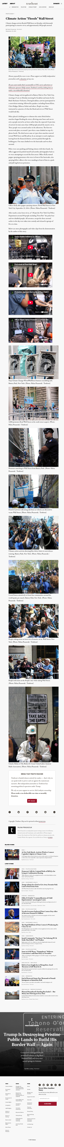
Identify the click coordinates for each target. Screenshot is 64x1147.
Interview (24, 895)
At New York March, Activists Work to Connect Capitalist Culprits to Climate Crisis (38, 853)
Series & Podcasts (7, 1131)
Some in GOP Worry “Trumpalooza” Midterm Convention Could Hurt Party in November (37, 952)
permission (42, 821)
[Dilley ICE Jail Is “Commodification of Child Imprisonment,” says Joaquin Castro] (12, 900)
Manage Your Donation (30, 1093)
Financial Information (29, 1107)
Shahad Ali (25, 972)
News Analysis (25, 962)
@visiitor (50, 837)
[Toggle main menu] (62, 4)
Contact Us (29, 1127)
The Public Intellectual (18, 1108)
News (23, 850)
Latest (4, 3)
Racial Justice (8, 1120)
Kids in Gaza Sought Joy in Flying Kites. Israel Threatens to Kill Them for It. (37, 966)
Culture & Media (8, 1086)
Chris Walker (25, 890)
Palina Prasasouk (11, 29)
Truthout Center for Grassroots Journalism (31, 1120)
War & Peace (34, 962)
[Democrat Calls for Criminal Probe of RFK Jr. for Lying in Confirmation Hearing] (12, 873)
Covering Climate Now (19, 1124)
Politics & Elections (31, 869)
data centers (42, 7)
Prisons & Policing (7, 1116)
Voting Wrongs (19, 1115)
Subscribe (29, 1100)
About (12, 3)
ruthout (19, 29)
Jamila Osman (26, 984)
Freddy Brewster (26, 919)
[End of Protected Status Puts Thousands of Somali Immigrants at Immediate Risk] (12, 980)
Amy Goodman (26, 905)
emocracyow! (41, 905)
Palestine (23, 7)
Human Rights (29, 936)
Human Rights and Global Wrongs (19, 1100)
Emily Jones (25, 932)
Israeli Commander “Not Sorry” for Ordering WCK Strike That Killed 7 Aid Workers (39, 939)
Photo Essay (10, 14)
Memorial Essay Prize (30, 1115)
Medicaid (51, 7)
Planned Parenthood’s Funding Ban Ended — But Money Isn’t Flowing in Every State (38, 993)
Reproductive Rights (36, 989)
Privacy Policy (30, 1111)
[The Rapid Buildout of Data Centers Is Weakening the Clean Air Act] (12, 927)
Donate (56, 3)
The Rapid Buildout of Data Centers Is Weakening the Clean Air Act (40, 926)
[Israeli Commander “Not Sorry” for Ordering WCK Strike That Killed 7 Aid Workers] (12, 940)
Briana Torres (26, 999)
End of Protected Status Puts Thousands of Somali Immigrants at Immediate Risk (38, 979)
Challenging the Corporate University (19, 1120)
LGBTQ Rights (8, 1108)
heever (33, 919)
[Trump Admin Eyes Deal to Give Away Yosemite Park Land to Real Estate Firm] (12, 887)
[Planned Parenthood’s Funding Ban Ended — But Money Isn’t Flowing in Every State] (12, 994)
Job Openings (30, 1124)
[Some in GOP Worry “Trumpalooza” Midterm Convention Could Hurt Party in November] (12, 954)
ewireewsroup (33, 999)
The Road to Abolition (18, 1104)
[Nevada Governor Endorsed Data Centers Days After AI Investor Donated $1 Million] (12, 913)
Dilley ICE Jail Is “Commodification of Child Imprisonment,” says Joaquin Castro (37, 899)
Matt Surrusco (26, 859)
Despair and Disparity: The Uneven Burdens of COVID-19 (20, 1094)
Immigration (15, 7)
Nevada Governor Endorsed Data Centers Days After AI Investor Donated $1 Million (39, 912)
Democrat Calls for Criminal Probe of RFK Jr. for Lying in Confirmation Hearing (38, 872)
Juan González (34, 905)
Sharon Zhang (26, 878)
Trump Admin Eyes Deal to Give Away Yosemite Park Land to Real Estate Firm (39, 885)
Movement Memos (20, 1112)
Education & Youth (8, 1094)
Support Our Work (31, 1096)
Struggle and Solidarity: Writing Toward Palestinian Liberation (20, 1088)
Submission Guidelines (29, 1103)
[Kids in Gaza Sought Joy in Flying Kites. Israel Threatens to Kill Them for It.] (12, 967)
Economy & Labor (7, 1090)
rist (30, 932)
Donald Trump (33, 7)
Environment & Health (31, 882)
